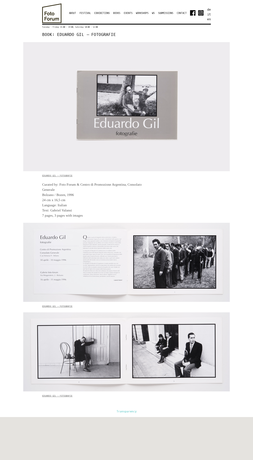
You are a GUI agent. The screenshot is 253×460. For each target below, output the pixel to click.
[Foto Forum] (51, 21)
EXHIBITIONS (102, 13)
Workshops (142, 13)
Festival (85, 13)
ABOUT (72, 13)
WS (153, 13)
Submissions (165, 13)
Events (128, 13)
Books (116, 13)
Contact (182, 13)
